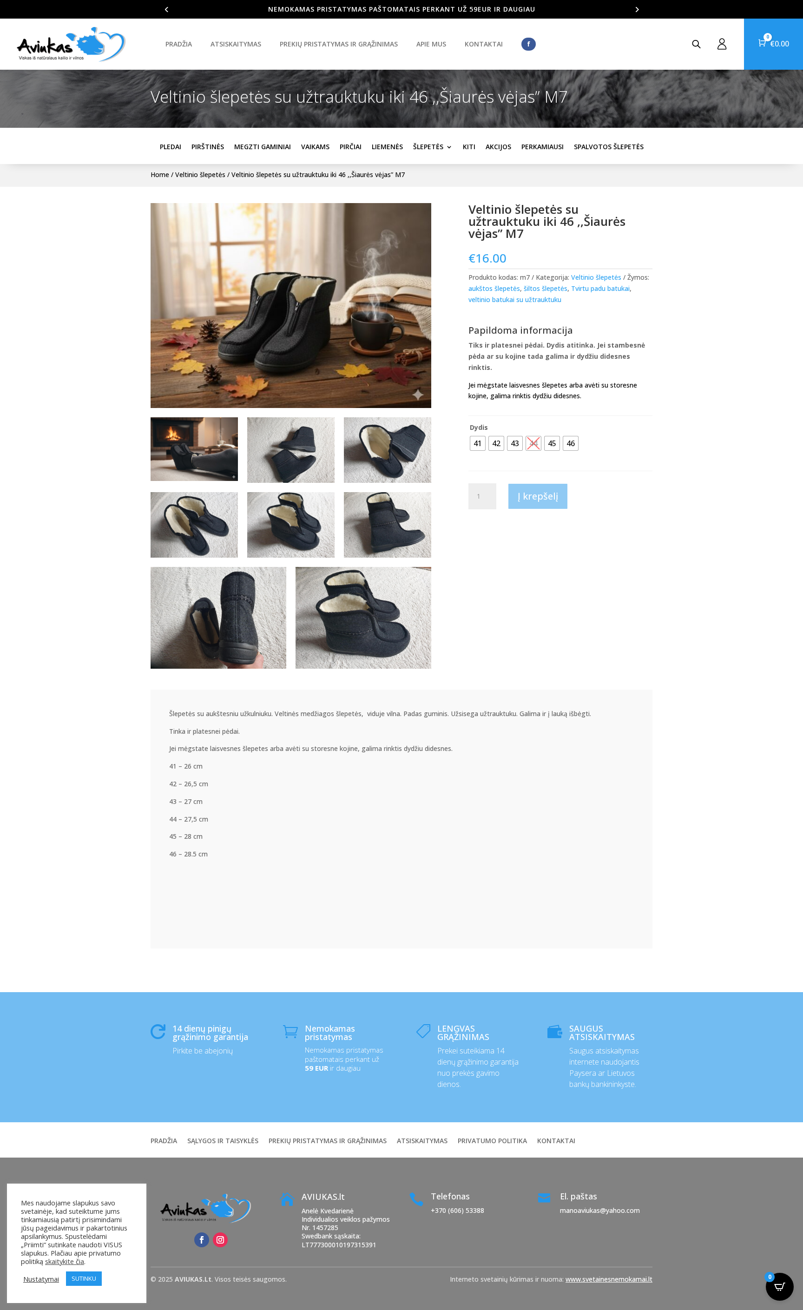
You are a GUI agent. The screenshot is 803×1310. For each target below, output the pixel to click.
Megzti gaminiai (262, 147)
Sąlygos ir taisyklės (222, 1141)
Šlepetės (428, 147)
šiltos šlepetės (545, 288)
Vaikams (315, 147)
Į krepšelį (538, 496)
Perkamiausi (542, 147)
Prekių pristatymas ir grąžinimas (339, 43)
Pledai (170, 147)
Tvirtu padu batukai (600, 288)
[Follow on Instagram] (220, 1239)
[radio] (477, 443)
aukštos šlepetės (494, 288)
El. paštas (578, 1196)
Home (160, 174)
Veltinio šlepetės (200, 174)
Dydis (479, 427)
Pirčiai (351, 147)
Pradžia (178, 43)
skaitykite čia (64, 1261)
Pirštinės (207, 147)
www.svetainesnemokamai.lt (609, 1279)
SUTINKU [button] (84, 1278)
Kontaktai (484, 43)
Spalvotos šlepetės (609, 147)
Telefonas (450, 1196)
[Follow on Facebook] (201, 1239)
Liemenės (387, 147)
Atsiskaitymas (236, 43)
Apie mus (431, 43)
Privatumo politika (492, 1141)
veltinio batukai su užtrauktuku (514, 299)
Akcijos (498, 147)
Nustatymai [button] (41, 1279)
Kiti (469, 147)
